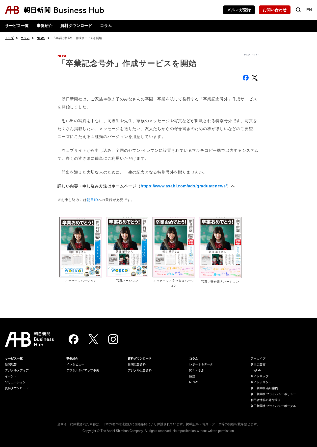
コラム (106, 25)
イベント (11, 376)
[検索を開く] (298, 10)
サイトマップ (259, 376)
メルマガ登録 (239, 10)
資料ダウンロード (76, 25)
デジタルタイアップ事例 (82, 370)
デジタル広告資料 (140, 370)
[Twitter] (93, 339)
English (256, 370)
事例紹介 (45, 25)
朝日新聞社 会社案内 (264, 388)
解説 (192, 376)
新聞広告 (11, 364)
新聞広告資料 (137, 364)
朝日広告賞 (258, 364)
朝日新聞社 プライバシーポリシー (273, 394)
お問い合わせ (275, 10)
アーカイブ (258, 358)
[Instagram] (113, 339)
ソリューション (15, 382)
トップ (9, 38)
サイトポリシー (261, 382)
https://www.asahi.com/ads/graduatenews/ (184, 186)
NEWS (41, 38)
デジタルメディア (17, 370)
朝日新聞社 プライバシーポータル (273, 406)
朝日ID (92, 200)
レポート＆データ (201, 364)
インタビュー (75, 364)
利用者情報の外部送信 (265, 400)
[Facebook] (74, 339)
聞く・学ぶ (196, 370)
